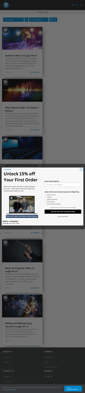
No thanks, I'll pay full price (63, 216)
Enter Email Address (52, 181)
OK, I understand (72, 388)
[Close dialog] (81, 169)
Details (14, 390)
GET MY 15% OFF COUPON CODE (63, 211)
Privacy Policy (7, 390)
